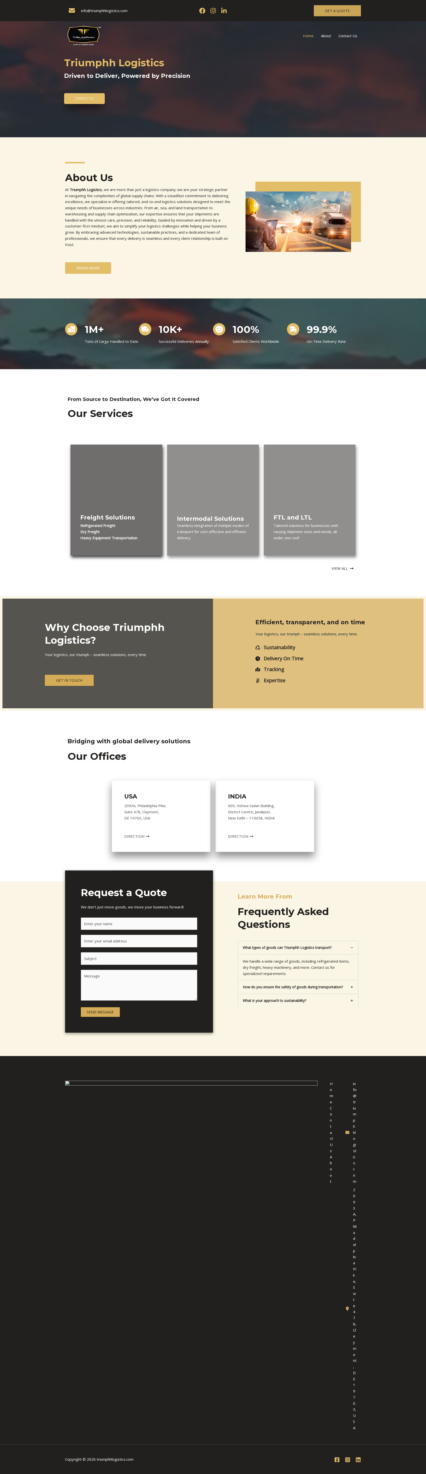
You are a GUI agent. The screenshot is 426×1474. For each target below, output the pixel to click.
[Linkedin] (224, 11)
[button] (337, 10)
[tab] (298, 960)
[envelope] (72, 10)
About (326, 35)
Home (308, 35)
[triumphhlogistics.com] (84, 35)
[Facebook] (202, 11)
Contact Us (347, 35)
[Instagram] (213, 11)
